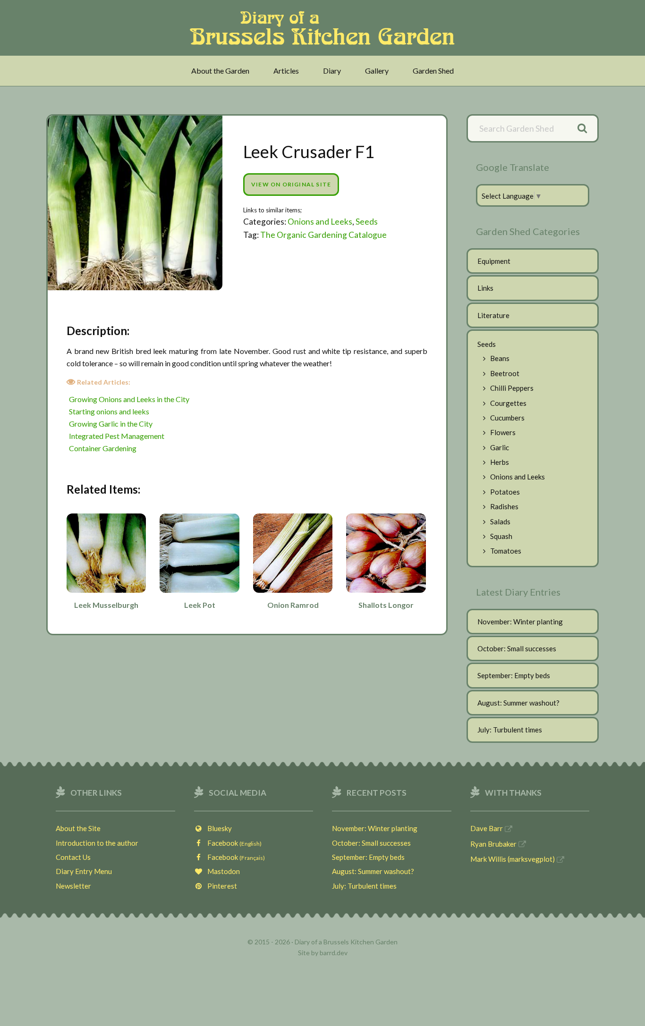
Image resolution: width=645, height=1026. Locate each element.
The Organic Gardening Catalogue (323, 235)
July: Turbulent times (509, 729)
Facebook (232, 843)
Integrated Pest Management (116, 435)
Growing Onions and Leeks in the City (129, 399)
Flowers (503, 432)
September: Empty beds (513, 675)
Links (485, 288)
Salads (500, 521)
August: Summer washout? (518, 702)
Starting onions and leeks (109, 411)
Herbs (499, 462)
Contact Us (73, 857)
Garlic (499, 447)
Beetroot (504, 373)
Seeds (367, 222)
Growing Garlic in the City (111, 423)
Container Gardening (102, 448)
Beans (499, 358)
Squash (501, 536)
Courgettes (508, 403)
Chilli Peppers (512, 388)
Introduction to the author (97, 843)
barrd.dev (334, 953)
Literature (493, 315)
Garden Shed (433, 70)
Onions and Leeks (320, 222)
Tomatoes (505, 551)
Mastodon (221, 871)
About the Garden (220, 70)
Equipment (493, 261)
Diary (332, 70)
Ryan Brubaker (493, 844)
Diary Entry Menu (84, 871)
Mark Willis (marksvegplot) (512, 859)
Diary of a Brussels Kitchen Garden (325, 28)
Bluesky (217, 828)
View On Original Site (291, 184)
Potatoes (505, 492)
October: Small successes (516, 648)
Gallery (377, 70)
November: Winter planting (520, 621)
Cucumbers (507, 417)
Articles (286, 70)
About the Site (78, 828)
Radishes (504, 506)
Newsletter (73, 886)
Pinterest (220, 886)
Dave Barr (486, 828)
